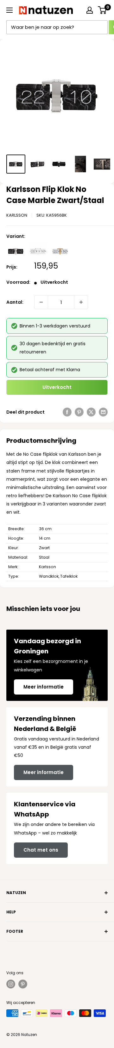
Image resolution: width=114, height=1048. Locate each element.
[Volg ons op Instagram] (10, 984)
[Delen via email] (103, 412)
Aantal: (14, 302)
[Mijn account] (89, 10)
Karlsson (16, 215)
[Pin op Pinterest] (79, 412)
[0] (102, 10)
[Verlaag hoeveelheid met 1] (41, 302)
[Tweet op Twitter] (91, 412)
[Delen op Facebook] (67, 412)
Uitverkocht (57, 387)
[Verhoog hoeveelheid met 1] (81, 302)
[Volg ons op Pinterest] (22, 984)
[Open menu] (9, 10)
